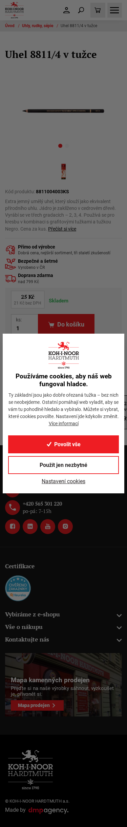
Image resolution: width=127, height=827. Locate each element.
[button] (60, 147)
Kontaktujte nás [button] (27, 639)
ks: (19, 319)
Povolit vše (67, 444)
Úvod (10, 25)
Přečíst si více (62, 229)
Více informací (64, 423)
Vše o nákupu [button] (24, 627)
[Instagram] (65, 526)
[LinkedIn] (30, 526)
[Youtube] (47, 526)
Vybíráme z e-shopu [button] (32, 614)
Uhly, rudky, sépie (38, 25)
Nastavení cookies (63, 481)
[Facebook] (12, 526)
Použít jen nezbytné (63, 465)
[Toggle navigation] (81, 10)
